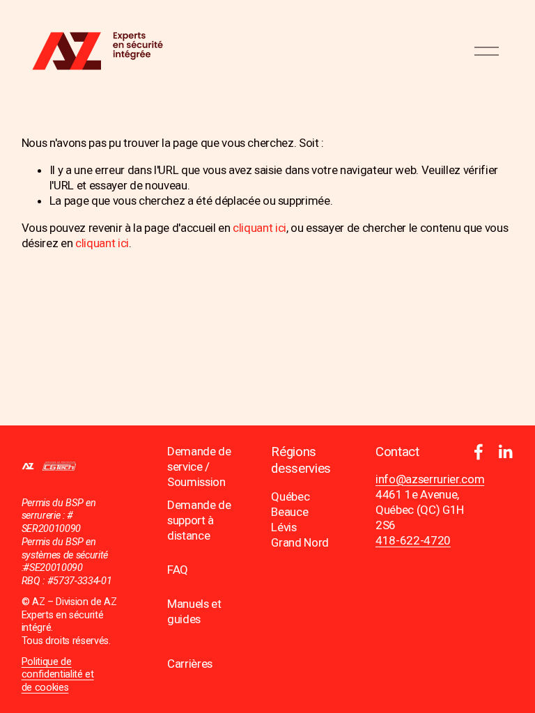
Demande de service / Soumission (199, 466)
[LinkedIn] (505, 452)
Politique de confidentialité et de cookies (58, 675)
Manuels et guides (194, 611)
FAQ (177, 570)
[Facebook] (478, 452)
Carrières (189, 664)
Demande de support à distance (199, 520)
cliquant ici (259, 228)
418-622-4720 (413, 540)
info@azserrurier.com (429, 479)
